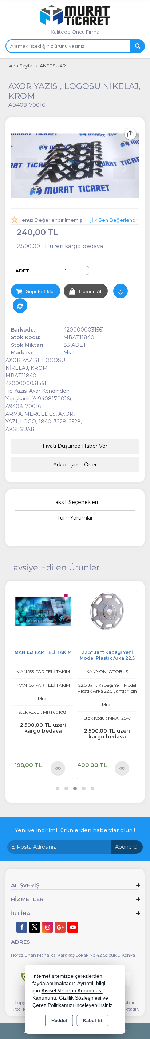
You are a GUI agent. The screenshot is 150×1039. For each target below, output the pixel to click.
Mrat (69, 352)
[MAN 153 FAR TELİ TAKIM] (43, 610)
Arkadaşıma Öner (75, 464)
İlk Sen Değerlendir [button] (115, 220)
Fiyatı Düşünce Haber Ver (75, 446)
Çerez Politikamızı (53, 1005)
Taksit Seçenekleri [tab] (75, 502)
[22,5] (107, 610)
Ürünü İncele (58, 768)
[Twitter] (34, 927)
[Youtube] (72, 927)
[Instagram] (47, 927)
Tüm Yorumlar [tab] (75, 518)
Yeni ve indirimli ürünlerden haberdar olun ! (75, 830)
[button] (57, 788)
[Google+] (60, 927)
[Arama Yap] (137, 46)
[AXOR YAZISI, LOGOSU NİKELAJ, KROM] (75, 165)
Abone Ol (127, 847)
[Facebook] (21, 927)
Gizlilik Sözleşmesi (80, 998)
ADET (22, 271)
